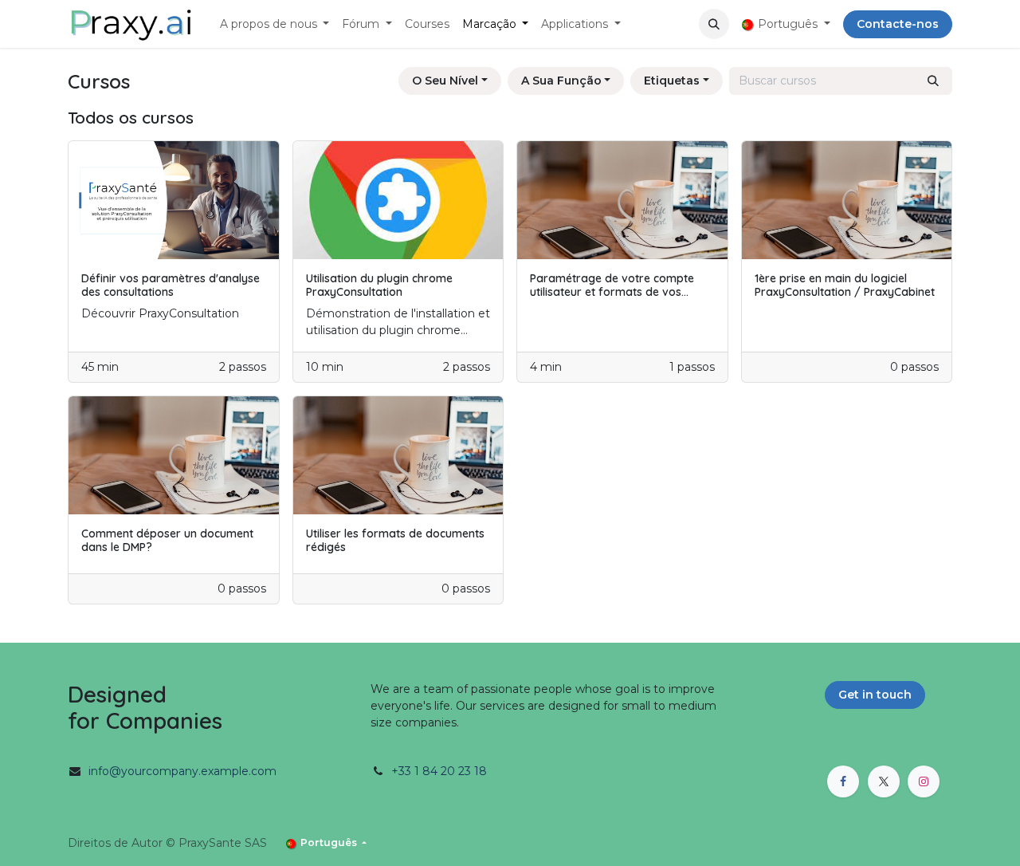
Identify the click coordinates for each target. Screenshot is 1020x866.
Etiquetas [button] (672, 80)
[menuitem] (275, 24)
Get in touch (875, 694)
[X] (884, 781)
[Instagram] (924, 781)
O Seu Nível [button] (445, 80)
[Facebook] (843, 781)
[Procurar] (933, 81)
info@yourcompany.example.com (182, 771)
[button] (714, 24)
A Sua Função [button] (561, 80)
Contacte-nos (898, 24)
